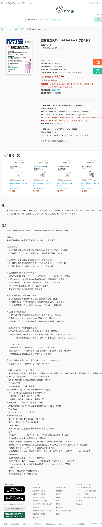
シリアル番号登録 (14, 509)
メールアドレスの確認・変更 (86, 491)
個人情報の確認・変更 (84, 487)
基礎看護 (36, 507)
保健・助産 (37, 517)
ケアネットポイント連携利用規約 (74, 524)
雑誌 (16, 29)
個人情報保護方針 (15, 524)
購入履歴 (79, 504)
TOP (3, 29)
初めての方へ (95, 3)
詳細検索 (98, 14)
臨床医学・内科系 (39, 491)
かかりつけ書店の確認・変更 (86, 497)
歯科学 (58, 504)
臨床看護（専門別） (40, 514)
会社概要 (4, 524)
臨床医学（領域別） (40, 497)
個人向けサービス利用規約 (32, 524)
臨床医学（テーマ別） (40, 501)
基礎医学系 (37, 487)
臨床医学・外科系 (39, 494)
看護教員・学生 (61, 487)
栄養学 (58, 497)
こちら (64, 141)
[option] (21, 176)
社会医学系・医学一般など (42, 504)
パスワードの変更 (82, 494)
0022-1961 (56, 90)
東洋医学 (59, 494)
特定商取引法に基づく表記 (52, 524)
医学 (22, 29)
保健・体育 (59, 507)
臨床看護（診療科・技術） (42, 511)
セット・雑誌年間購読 (63, 511)
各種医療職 (59, 491)
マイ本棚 (79, 501)
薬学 (57, 501)
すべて (9, 29)
